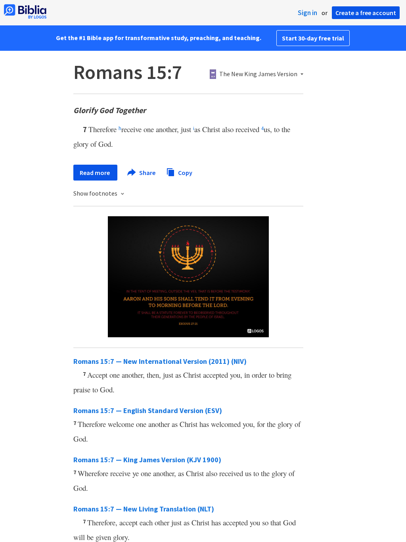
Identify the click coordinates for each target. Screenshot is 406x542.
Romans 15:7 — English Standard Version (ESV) (147, 410)
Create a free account (365, 13)
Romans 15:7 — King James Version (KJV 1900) (147, 459)
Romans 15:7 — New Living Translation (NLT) (143, 508)
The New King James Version (258, 74)
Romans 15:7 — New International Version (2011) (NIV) (160, 361)
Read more (95, 173)
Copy (184, 172)
